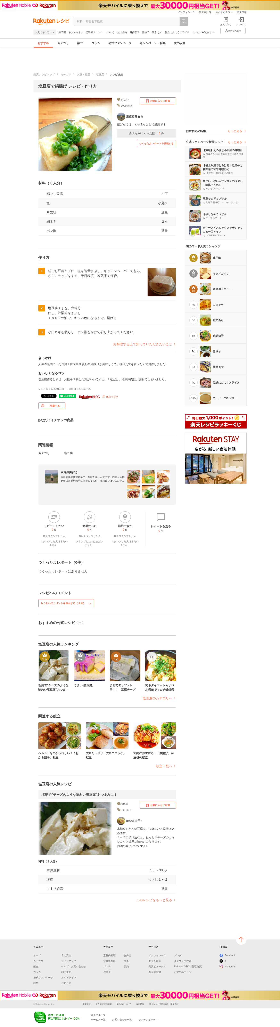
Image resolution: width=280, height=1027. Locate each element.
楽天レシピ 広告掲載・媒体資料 (164, 1004)
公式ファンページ (119, 43)
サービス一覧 (98, 1019)
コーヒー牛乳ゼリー (203, 32)
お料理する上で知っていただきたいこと (142, 344)
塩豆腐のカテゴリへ (157, 698)
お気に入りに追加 (160, 100)
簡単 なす (157, 32)
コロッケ (110, 32)
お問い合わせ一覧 (122, 1019)
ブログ (177, 955)
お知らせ (66, 983)
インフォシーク (186, 12)
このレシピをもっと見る (154, 900)
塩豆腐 (100, 74)
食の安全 (180, 43)
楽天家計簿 (205, 12)
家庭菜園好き (69, 472)
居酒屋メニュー (94, 32)
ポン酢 (51, 231)
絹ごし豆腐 (55, 194)
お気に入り (225, 24)
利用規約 (66, 972)
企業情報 (86, 1004)
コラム (95, 43)
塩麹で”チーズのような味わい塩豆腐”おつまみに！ (79, 794)
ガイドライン (68, 977)
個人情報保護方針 (104, 1004)
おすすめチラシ (224, 12)
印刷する (55, 405)
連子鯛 (62, 32)
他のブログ (111, 397)
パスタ (107, 966)
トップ (37, 955)
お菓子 (107, 972)
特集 (35, 983)
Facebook (230, 955)
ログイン (241, 24)
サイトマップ (68, 961)
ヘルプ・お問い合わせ (73, 966)
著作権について (124, 1004)
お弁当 (127, 955)
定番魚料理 (109, 961)
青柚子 (145, 32)
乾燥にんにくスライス (177, 32)
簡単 (126, 961)
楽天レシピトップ (44, 74)
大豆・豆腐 (83, 74)
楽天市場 (242, 12)
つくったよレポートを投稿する (156, 143)
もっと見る (235, 131)
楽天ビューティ (157, 966)
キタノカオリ (75, 32)
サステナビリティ (148, 1019)
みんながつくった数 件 (146, 133)
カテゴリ (63, 43)
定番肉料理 (109, 955)
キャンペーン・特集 (153, 43)
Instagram (230, 966)
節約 (126, 966)
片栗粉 (51, 212)
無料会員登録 (234, 31)
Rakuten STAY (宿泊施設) (188, 966)
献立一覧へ (164, 766)
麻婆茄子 (135, 32)
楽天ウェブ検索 (182, 961)
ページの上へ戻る (241, 939)
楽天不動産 (155, 961)
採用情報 (140, 1004)
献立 (80, 43)
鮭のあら (122, 32)
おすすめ (43, 43)
